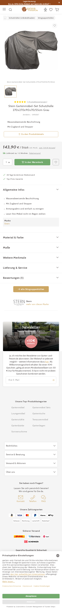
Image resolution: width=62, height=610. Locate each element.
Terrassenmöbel (40, 419)
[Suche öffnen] (10, 10)
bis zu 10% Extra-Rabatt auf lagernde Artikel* (28, 4)
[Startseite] (29, 10)
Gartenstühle (17, 419)
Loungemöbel (18, 413)
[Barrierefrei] (45, 10)
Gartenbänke (17, 425)
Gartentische (39, 413)
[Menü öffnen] (5, 9)
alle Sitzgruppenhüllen (32, 289)
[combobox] (7, 162)
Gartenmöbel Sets (42, 407)
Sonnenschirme (19, 431)
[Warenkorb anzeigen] (57, 9)
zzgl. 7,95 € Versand (47, 148)
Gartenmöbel (18, 407)
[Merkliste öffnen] (51, 9)
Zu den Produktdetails (32, 134)
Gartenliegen (39, 425)
